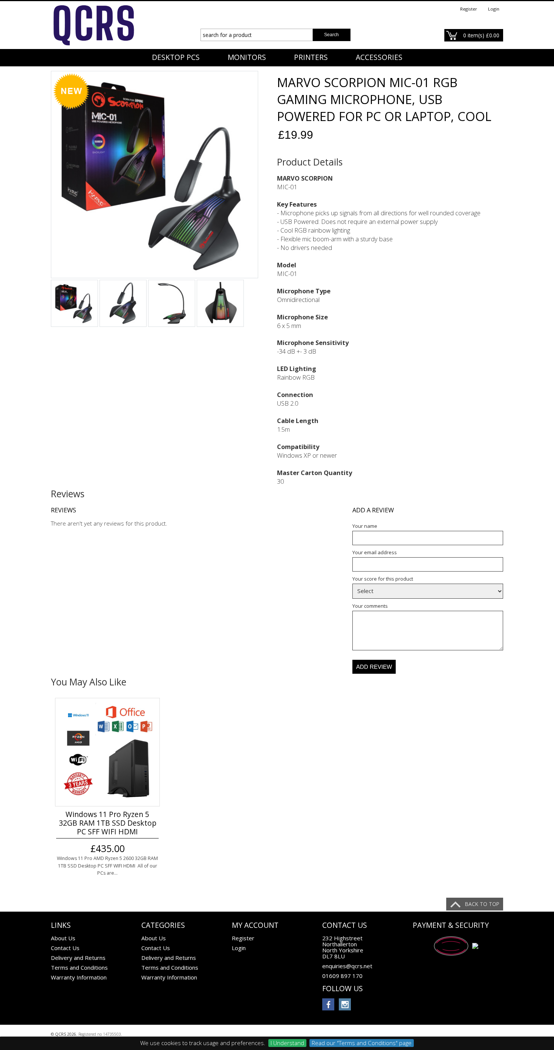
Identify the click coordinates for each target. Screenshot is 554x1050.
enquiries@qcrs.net (347, 966)
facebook (328, 1004)
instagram (345, 1004)
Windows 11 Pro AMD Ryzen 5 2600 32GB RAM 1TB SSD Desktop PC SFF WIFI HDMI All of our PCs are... (107, 865)
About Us (63, 938)
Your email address (374, 552)
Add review (374, 667)
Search (331, 34)
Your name (364, 526)
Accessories (379, 57)
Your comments (370, 605)
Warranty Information (79, 977)
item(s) (481, 35)
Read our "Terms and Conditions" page (362, 1043)
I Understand (287, 1043)
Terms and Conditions (79, 967)
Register (468, 9)
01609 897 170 (342, 975)
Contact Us (65, 948)
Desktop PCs (176, 57)
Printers (311, 57)
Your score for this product (382, 578)
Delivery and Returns (78, 957)
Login (493, 9)
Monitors (247, 57)
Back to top (482, 903)
